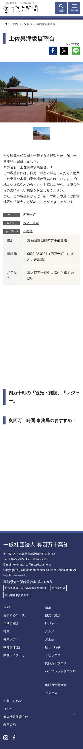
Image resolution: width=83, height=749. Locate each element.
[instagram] (5, 737)
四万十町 (29, 215)
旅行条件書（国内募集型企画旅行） (26, 587)
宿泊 (48, 607)
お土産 (49, 639)
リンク (8, 709)
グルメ (49, 631)
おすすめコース (14, 615)
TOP (6, 607)
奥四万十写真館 (56, 685)
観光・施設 (31, 223)
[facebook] (53, 51)
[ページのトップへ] (74, 714)
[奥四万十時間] (19, 7)
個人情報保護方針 (15, 717)
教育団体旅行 (12, 647)
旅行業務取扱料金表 (17, 595)
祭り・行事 (52, 647)
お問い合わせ (12, 701)
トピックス (52, 655)
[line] (76, 51)
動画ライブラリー (15, 655)
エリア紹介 (11, 623)
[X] (64, 51)
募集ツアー (11, 639)
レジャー (51, 623)
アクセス (51, 693)
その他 (28, 231)
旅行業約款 (58, 587)
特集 (6, 631)
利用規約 (9, 725)
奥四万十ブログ (56, 663)
